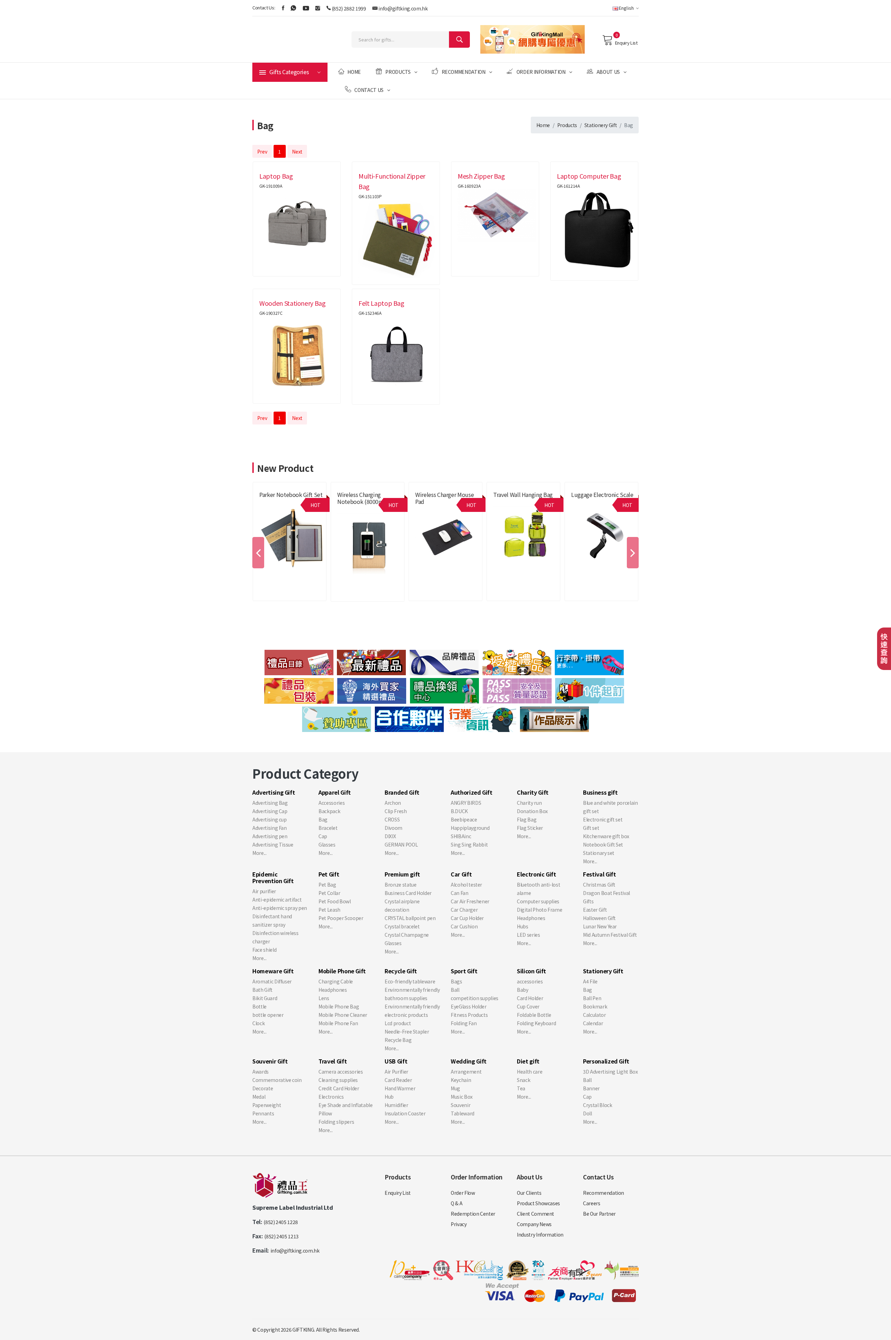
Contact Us (369, 89)
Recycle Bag (398, 1039)
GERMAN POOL (401, 844)
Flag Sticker (530, 827)
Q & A (456, 1203)
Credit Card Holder (338, 1088)
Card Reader (398, 1079)
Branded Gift (272, 503)
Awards (260, 1071)
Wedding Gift (469, 1061)
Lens (323, 998)
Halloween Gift (599, 917)
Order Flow (463, 1192)
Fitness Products (469, 1014)
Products (397, 71)
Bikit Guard (264, 998)
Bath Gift (262, 989)
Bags (456, 981)
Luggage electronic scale (602, 494)
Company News (534, 1224)
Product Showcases (538, 1203)
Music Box (462, 1096)
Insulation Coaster (405, 1113)
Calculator (594, 1014)
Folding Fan (463, 1023)
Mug (455, 1088)
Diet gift (528, 1061)
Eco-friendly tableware (410, 981)
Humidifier (396, 1104)
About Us (608, 71)
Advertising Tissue (272, 844)
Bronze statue (400, 884)
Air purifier (264, 891)
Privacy (459, 1224)
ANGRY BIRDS (466, 802)
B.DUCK (459, 811)
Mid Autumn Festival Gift (610, 934)
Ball (455, 989)
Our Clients (529, 1192)
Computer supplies (538, 901)
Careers (591, 1203)
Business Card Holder (408, 892)
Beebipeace (464, 819)
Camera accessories (340, 1071)
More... (259, 852)
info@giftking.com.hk (402, 8)
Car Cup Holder (467, 917)
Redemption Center (473, 1213)
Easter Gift (595, 909)
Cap (322, 836)
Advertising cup (269, 819)
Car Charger (464, 909)
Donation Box (532, 811)
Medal (258, 1096)
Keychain (461, 1079)
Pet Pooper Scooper (340, 917)
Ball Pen (592, 998)
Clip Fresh (396, 811)
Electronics (331, 1096)
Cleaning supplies (338, 1079)
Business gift (600, 792)
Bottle (259, 1006)
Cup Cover (528, 1006)
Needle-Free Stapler (407, 1031)
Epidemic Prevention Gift (273, 877)
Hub (389, 1096)
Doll (587, 1113)
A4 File (590, 981)
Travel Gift (504, 503)
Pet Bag (327, 884)
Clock (258, 1023)
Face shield (264, 949)
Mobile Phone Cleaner (342, 1014)
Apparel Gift (334, 792)
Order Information (541, 71)
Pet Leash (329, 909)
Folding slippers (336, 1121)
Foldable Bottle (534, 1014)
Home (354, 71)
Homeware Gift (272, 971)
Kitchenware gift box (606, 836)
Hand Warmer (400, 1088)
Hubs (522, 926)
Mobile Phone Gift (433, 510)
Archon (393, 802)
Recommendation (464, 71)
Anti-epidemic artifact (276, 899)
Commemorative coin (277, 1079)
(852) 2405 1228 (280, 1221)
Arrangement (466, 1071)
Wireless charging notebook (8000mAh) (364, 498)
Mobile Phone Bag (338, 1006)
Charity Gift (533, 792)
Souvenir (460, 1104)
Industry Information (540, 1234)
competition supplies (474, 998)
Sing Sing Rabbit (469, 844)
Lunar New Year (600, 926)
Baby (522, 989)
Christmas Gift (599, 884)
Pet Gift (328, 874)
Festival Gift (599, 874)
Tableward (462, 1113)
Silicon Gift (531, 971)
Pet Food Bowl (334, 901)
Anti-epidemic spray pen (279, 907)
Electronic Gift (536, 874)
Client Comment (535, 1213)
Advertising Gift (273, 792)
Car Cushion (464, 926)
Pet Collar (329, 892)
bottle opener (267, 1014)
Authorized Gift (471, 792)
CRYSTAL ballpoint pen (410, 917)
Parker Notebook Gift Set (291, 494)
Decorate (262, 1088)
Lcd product (398, 1023)
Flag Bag (526, 819)
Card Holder (530, 998)
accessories (530, 981)
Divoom (393, 827)
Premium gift (350, 510)
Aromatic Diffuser (272, 981)
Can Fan (459, 892)
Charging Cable (335, 981)
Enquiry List (626, 42)
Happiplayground (470, 827)
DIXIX (390, 836)
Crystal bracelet (402, 926)
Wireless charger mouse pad (444, 498)
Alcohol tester (466, 884)
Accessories (331, 802)
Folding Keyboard (536, 1023)
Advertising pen (269, 836)
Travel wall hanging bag (523, 494)
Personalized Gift (606, 1061)
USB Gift (396, 1061)
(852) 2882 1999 (349, 8)
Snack (523, 1079)
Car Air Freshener (470, 901)
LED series (528, 934)
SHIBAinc (461, 836)
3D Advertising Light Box (610, 1071)
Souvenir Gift (269, 1061)
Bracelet (327, 827)
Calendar (593, 1023)
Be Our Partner (599, 1213)
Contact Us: (263, 7)
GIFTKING (303, 1329)
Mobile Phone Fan (338, 1023)
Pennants (263, 1113)
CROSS (392, 819)
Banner (591, 1088)
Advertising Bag (270, 802)
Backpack (329, 811)
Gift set (591, 827)
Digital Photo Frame (539, 909)
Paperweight (266, 1104)
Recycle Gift (401, 971)
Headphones (531, 917)
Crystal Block (597, 1104)
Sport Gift (464, 971)
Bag (323, 819)
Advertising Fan (269, 827)
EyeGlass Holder (469, 1006)
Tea (521, 1088)
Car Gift (461, 874)
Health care (529, 1071)
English (626, 8)
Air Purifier (396, 1071)
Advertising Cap (269, 811)
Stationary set (598, 852)
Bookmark (595, 1006)
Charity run (529, 802)
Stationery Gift (600, 125)
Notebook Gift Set (603, 844)
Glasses (327, 844)
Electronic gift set (602, 819)
